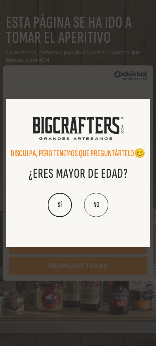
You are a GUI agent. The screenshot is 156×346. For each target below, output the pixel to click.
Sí (60, 205)
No (96, 205)
